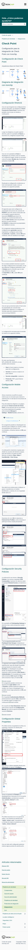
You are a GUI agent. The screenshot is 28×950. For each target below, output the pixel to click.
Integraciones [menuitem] (8, 907)
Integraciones (21, 38)
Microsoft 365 (5, 878)
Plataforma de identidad (8, 38)
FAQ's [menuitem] (4, 923)
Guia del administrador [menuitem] (10, 897)
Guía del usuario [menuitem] (8, 893)
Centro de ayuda (6, 35)
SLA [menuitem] (5, 910)
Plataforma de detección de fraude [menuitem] (12, 913)
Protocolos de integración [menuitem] (11, 903)
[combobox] (12, 24)
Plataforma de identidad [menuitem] (9, 887)
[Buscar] (24, 24)
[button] (25, 887)
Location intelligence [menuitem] (8, 917)
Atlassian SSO (5, 866)
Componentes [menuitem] (8, 890)
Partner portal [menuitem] (6, 927)
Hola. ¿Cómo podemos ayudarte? (12, 19)
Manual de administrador (8, 882)
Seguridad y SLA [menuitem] (7, 920)
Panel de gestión (6, 870)
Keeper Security (6, 874)
